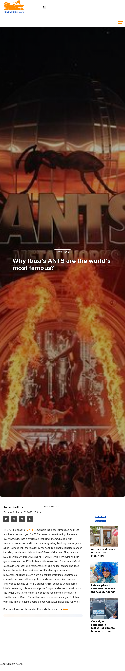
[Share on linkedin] (22, 519)
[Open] (120, 21)
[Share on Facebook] (6, 519)
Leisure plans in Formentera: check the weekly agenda (103, 588)
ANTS (30, 530)
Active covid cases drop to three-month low (103, 552)
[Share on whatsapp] (30, 519)
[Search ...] (44, 7)
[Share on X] (14, 519)
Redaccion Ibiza (13, 507)
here (65, 610)
